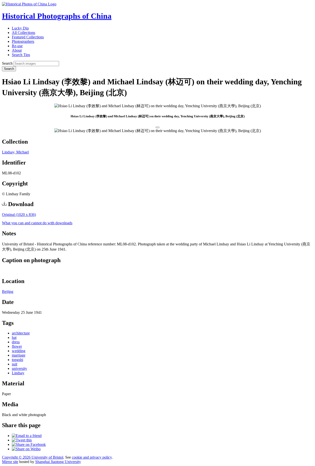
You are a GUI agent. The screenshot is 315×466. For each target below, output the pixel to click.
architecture (21, 333)
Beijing (7, 291)
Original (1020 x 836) (19, 214)
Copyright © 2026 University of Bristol (32, 457)
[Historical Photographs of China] (29, 4)
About (17, 50)
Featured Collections (28, 37)
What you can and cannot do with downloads (37, 223)
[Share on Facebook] (29, 444)
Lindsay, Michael (15, 152)
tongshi (17, 360)
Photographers (23, 41)
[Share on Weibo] (26, 449)
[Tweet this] (22, 440)
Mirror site (10, 462)
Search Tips (21, 55)
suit (14, 364)
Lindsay (18, 373)
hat (14, 337)
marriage (18, 355)
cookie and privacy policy (92, 457)
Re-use (17, 46)
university (19, 368)
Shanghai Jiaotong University (58, 462)
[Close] (157, 127)
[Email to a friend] (27, 436)
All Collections (23, 32)
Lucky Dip (20, 28)
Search (7, 63)
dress (16, 342)
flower (17, 346)
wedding (18, 351)
